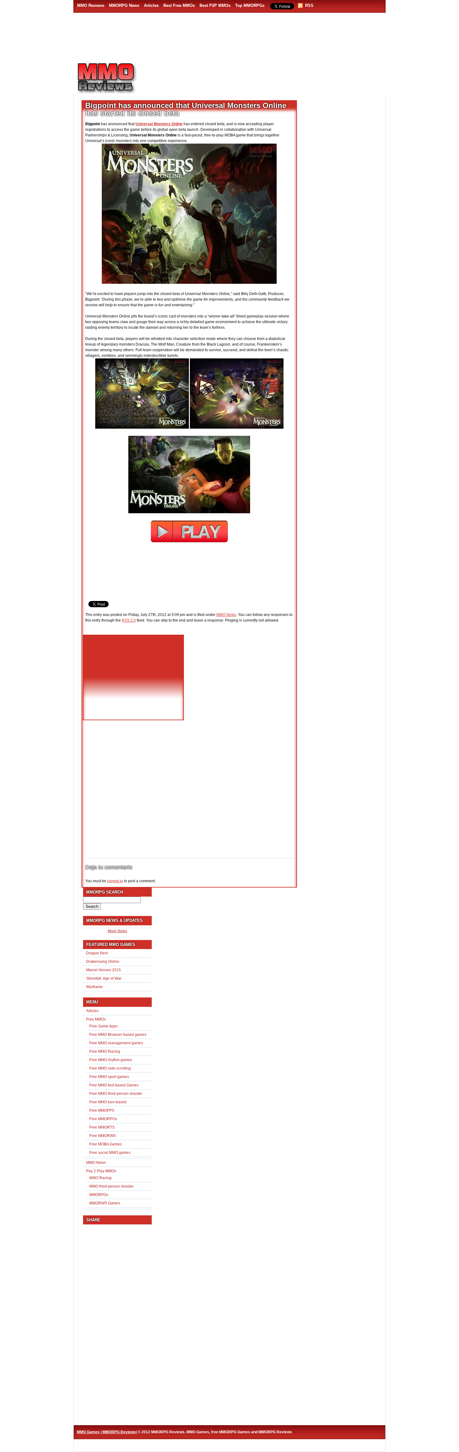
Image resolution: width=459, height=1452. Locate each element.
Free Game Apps (103, 1026)
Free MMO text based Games (114, 1085)
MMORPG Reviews (115, 78)
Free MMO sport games (109, 1077)
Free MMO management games (116, 1043)
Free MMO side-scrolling (110, 1068)
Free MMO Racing (104, 1051)
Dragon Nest (97, 953)
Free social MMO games (110, 1152)
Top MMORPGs (249, 5)
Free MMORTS (102, 1127)
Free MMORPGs (103, 1119)
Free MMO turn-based (107, 1102)
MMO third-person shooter (111, 1186)
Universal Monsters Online (159, 124)
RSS (309, 5)
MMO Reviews (90, 5)
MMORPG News (124, 5)
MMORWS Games (104, 1203)
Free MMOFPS (101, 1110)
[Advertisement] (265, 75)
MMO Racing (100, 1178)
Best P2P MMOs (215, 5)
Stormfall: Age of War (103, 978)
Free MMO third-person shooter (115, 1093)
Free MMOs (96, 1019)
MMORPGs (98, 1195)
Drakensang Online (102, 961)
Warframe (94, 987)
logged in (115, 881)
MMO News (226, 615)
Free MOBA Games (105, 1144)
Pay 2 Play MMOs (101, 1171)
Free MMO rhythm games (110, 1060)
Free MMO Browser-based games (117, 1034)
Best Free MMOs (179, 5)
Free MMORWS (102, 1136)
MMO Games (88, 1432)
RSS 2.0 (129, 620)
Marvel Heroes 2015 (103, 970)
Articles (151, 5)
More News (117, 931)
